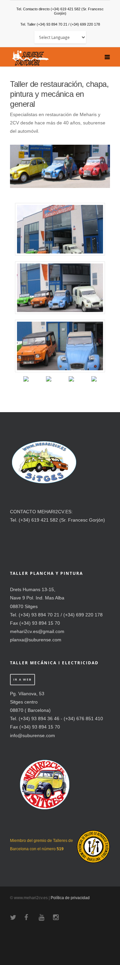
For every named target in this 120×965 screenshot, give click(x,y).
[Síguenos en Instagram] (94, 384)
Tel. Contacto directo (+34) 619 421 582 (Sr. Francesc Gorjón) (60, 11)
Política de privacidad (70, 897)
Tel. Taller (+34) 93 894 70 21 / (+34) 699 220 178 (60, 24)
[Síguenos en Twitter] (49, 384)
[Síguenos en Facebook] (26, 384)
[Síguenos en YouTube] (71, 384)
